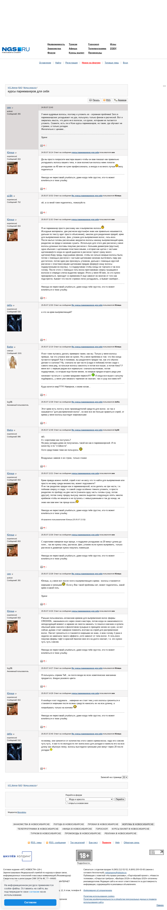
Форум (51, 52)
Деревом (122, 100)
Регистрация (71, 63)
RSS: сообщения (57, 842)
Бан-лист (93, 842)
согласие (34, 891)
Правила (106, 842)
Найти (58, 63)
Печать (96, 100)
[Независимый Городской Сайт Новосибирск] (16, 50)
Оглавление (45, 63)
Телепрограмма (97, 48)
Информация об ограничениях (98, 890)
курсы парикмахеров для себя (85, 152)
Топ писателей (77, 842)
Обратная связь (131, 842)
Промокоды (95, 52)
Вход (125, 63)
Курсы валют (76, 52)
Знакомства (54, 48)
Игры (113, 44)
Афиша (73, 48)
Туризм (73, 44)
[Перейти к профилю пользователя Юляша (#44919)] (12, 173)
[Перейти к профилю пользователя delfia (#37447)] (14, 330)
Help (117, 842)
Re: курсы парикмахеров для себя (87, 196)
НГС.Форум (12, 88)
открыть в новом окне (78, 803)
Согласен (30, 902)
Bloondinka (21, 812)
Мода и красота (29, 88)
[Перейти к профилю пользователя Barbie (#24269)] (12, 367)
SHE (20, 88)
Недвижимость (56, 44)
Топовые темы (112, 63)
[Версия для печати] (41, 145)
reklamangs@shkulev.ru (116, 872)
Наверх (160, 905)
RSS (108, 100)
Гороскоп (93, 44)
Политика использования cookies (99, 896)
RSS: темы (36, 842)
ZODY (113, 48)
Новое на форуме (91, 63)
